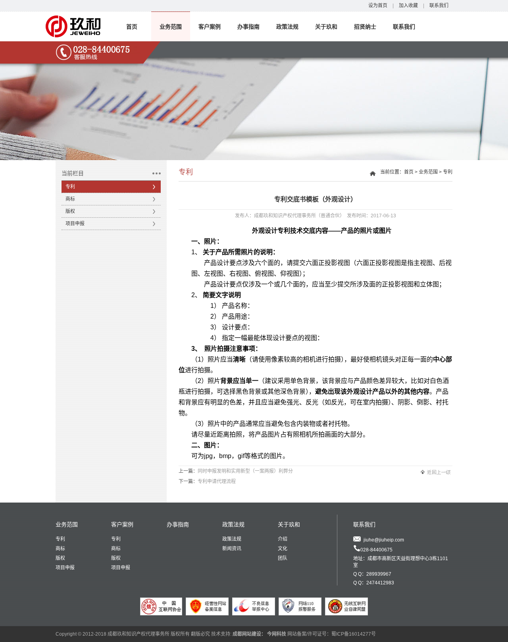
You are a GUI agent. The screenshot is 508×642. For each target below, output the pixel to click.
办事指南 (248, 26)
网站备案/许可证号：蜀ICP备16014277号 (331, 634)
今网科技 (276, 634)
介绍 (282, 539)
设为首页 (377, 5)
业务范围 (171, 26)
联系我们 (438, 5)
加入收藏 (408, 5)
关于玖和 (326, 26)
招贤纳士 (365, 26)
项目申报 (75, 223)
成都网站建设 (247, 634)
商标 (70, 199)
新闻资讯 (231, 548)
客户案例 (209, 26)
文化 (282, 548)
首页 (131, 26)
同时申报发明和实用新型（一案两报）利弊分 (245, 471)
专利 (70, 187)
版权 (70, 211)
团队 (282, 558)
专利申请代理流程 (217, 481)
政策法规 (287, 26)
